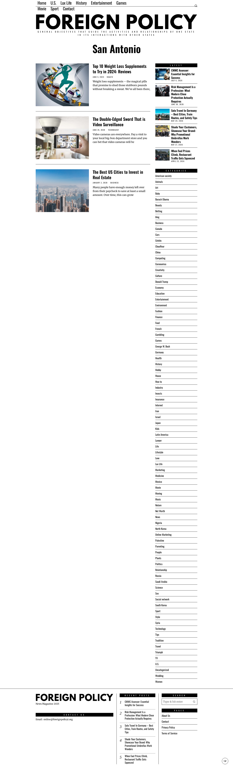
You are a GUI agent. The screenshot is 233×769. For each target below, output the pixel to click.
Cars (157, 235)
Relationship (161, 570)
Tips (157, 634)
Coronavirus (160, 264)
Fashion (158, 311)
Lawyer (158, 440)
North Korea (160, 529)
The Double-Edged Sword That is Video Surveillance (119, 121)
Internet (159, 405)
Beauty (158, 205)
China (158, 252)
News (157, 517)
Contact (165, 721)
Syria (157, 623)
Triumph (159, 652)
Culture (158, 276)
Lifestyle (159, 452)
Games (158, 340)
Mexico (158, 482)
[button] (194, 701)
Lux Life (158, 464)
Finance (158, 317)
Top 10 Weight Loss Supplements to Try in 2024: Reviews (119, 68)
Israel (158, 417)
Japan (158, 423)
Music (158, 499)
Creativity (159, 270)
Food (157, 323)
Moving (158, 493)
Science (159, 587)
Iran (157, 411)
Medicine (159, 476)
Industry (159, 387)
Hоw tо (158, 382)
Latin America (161, 434)
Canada (158, 229)
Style (157, 617)
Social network (162, 599)
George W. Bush (162, 346)
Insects (158, 393)
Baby (157, 193)
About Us (166, 716)
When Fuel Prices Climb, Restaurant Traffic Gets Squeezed (183, 154)
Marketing (160, 470)
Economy (159, 287)
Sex (157, 593)
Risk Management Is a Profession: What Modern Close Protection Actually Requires (183, 94)
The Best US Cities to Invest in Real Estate (118, 174)
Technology (113, 130)
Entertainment (162, 299)
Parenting (159, 546)
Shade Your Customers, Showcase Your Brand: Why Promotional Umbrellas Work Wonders (184, 134)
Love (157, 458)
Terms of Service (169, 733)
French (158, 329)
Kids (157, 429)
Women (158, 681)
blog (157, 217)
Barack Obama (162, 199)
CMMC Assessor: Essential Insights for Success (183, 74)
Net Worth (160, 511)
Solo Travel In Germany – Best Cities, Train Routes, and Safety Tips (184, 114)
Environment (161, 305)
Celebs (158, 240)
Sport (157, 611)
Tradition (159, 640)
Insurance (159, 399)
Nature (158, 505)
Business (114, 183)
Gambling (159, 334)
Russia (158, 576)
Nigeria (158, 523)
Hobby (158, 370)
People (158, 552)
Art (156, 187)
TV (156, 658)
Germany (159, 352)
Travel (158, 646)
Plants (158, 558)
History (158, 364)
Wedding (159, 676)
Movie (158, 487)
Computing (160, 258)
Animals (159, 182)
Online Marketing (163, 534)
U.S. (157, 664)
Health (110, 77)
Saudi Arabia (161, 582)
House (158, 376)
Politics (158, 564)
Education (160, 293)
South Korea (161, 605)
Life (157, 446)
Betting (158, 211)
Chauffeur (159, 246)
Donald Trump (161, 282)
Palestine (159, 540)
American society (163, 176)
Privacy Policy (168, 727)
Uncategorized (162, 670)
